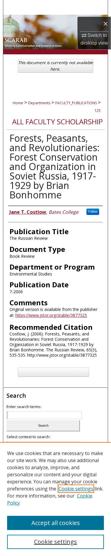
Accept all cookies (55, 523)
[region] (55, 499)
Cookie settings (76, 488)
